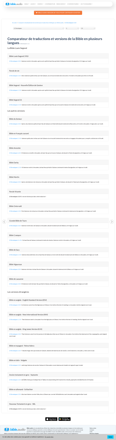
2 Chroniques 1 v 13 (15, 240)
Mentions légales (94, 433)
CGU (91, 431)
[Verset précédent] (4, 221)
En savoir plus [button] (49, 437)
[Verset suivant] (111, 221)
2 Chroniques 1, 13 (15, 167)
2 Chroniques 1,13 (14, 153)
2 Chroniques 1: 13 (15, 105)
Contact (92, 430)
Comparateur (50, 4)
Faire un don (93, 428)
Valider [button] (110, 437)
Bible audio (30, 428)
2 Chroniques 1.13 (14, 75)
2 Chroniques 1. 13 (15, 90)
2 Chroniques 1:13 (14, 61)
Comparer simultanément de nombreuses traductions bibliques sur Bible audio (40, 22)
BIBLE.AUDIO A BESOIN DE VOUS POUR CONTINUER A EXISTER (59, 12)
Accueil (14, 22)
